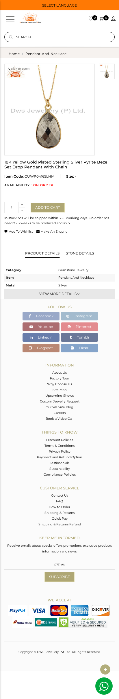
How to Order (59, 507)
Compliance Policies (60, 474)
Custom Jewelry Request (59, 401)
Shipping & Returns (59, 513)
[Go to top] (105, 669)
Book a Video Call (59, 419)
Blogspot (44, 348)
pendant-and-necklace (45, 54)
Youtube (45, 326)
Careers (60, 413)
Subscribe (59, 577)
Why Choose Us (59, 384)
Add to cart (47, 207)
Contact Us (59, 495)
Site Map (59, 390)
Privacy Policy (59, 451)
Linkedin (45, 337)
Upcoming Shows (59, 396)
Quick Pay (60, 518)
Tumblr (83, 337)
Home (14, 54)
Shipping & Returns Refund (59, 524)
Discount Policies (59, 440)
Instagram (83, 316)
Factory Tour (59, 378)
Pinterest (83, 326)
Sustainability (59, 469)
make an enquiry (53, 231)
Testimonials (59, 463)
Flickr (83, 348)
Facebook (44, 316)
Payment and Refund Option (59, 457)
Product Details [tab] (42, 253)
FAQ (59, 501)
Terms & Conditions (59, 446)
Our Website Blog (59, 407)
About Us (59, 373)
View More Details (58, 294)
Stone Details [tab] (80, 253)
